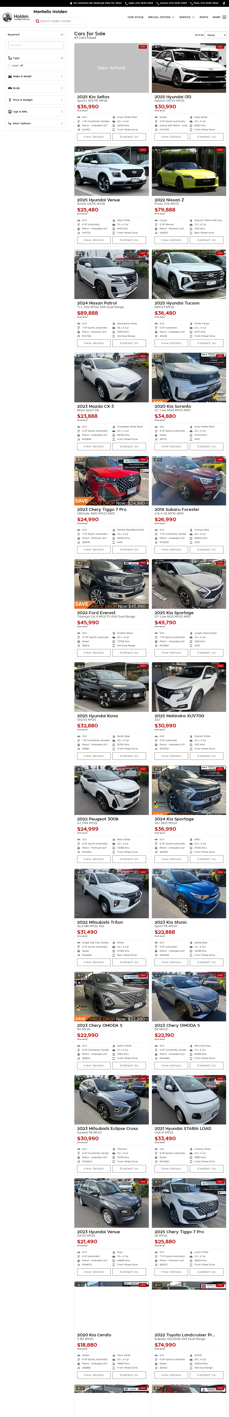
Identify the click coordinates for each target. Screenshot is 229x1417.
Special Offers (159, 17)
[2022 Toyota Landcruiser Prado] (189, 1306)
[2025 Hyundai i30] (189, 68)
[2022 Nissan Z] (189, 171)
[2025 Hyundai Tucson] (189, 274)
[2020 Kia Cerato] (111, 1306)
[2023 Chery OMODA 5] (111, 996)
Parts (204, 17)
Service (185, 17)
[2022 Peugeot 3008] (111, 790)
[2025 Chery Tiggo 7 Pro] (189, 1203)
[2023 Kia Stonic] (189, 893)
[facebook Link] (224, 3)
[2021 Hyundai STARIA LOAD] (189, 1100)
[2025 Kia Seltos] (111, 68)
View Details (94, 136)
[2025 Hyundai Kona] (111, 687)
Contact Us (129, 136)
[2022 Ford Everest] (111, 584)
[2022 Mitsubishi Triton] (111, 893)
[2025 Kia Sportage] (189, 584)
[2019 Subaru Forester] (189, 481)
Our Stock (136, 17)
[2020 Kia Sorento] (189, 377)
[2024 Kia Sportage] (189, 790)
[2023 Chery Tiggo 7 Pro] (111, 481)
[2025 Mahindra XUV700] (189, 687)
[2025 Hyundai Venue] (111, 171)
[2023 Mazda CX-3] (111, 377)
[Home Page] (16, 17)
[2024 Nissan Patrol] (111, 274)
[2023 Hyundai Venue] (111, 1203)
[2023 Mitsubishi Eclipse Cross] (111, 1100)
